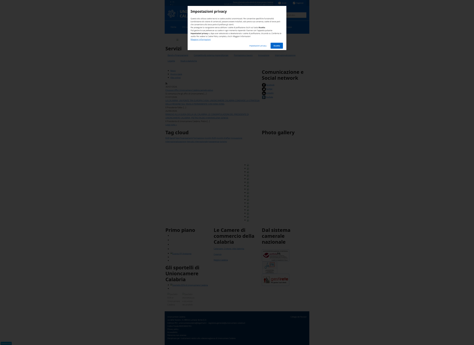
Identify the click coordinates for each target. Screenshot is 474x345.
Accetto (277, 45)
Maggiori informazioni (201, 39)
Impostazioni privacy (258, 45)
